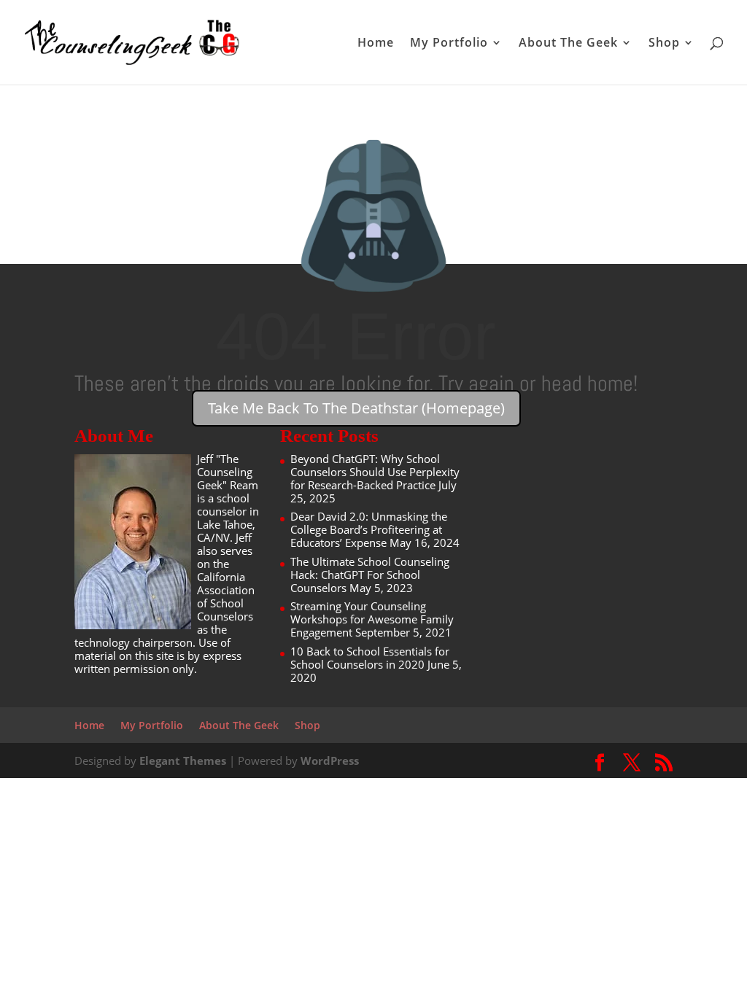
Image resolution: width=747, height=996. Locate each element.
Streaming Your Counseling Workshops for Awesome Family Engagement (372, 619)
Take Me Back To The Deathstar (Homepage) (356, 408)
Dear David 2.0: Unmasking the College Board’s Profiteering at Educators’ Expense (368, 529)
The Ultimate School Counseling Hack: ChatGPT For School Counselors (369, 574)
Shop (664, 43)
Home (375, 43)
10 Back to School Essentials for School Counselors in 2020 (369, 658)
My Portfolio (449, 43)
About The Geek (568, 43)
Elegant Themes (182, 760)
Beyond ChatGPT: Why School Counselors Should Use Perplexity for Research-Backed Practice (375, 471)
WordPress (330, 760)
